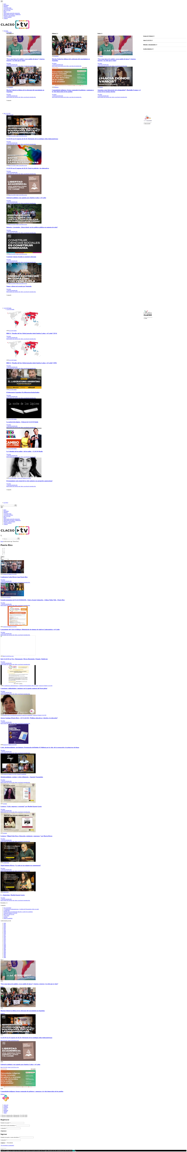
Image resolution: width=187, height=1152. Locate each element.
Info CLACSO (9, 114)
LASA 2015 (6, 892)
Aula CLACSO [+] (148, 40)
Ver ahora (8, 63)
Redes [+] (100, 33)
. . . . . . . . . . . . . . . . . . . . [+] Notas (148, 317)
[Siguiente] (2, 1149)
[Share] (2, 1148)
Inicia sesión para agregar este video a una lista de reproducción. (21, 66)
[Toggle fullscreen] (4, 1148)
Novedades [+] (10, 33)
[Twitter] (96, 104)
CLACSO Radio (10, 309)
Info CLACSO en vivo (21, 136)
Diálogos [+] (55, 33)
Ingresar (3, 1142)
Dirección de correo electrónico (8, 1125)
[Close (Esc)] (1, 1148)
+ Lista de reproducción (11, 64)
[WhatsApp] (96, 107)
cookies (7, 1150)
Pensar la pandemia (21, 774)
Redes (10, 56)
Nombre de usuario (5, 1122)
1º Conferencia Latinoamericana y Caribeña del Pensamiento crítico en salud (20, 685)
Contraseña (4, 1128)
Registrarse (3, 1131)
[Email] (96, 111)
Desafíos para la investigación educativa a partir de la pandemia (17, 715)
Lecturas (5, 803)
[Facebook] (96, 102)
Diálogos (11, 87)
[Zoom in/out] (5, 1148)
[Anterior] (1, 1149)
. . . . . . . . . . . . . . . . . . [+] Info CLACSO (147, 123)
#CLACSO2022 (7, 597)
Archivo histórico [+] (148, 49)
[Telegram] (96, 109)
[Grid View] (4, 548)
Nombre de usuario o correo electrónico (10, 1137)
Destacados (9, 32)
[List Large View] (4, 551)
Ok (73, 1150)
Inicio (2, 541)
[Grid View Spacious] (4, 550)
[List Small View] (4, 554)
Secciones (6, 30)
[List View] (4, 552)
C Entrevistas (6, 862)
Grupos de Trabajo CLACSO (24, 478)
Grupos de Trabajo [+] (148, 36)
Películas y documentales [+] (150, 44)
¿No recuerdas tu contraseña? (7, 1145)
